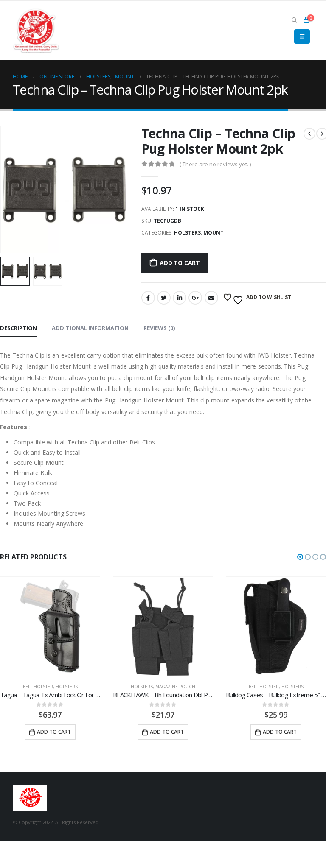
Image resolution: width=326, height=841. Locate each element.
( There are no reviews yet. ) (215, 164)
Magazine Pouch (81, 687)
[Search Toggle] (294, 20)
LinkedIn (179, 298)
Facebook (148, 298)
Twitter (164, 298)
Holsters (187, 232)
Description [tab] (18, 328)
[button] (300, 557)
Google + (195, 298)
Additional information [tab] (90, 328)
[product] (68, 626)
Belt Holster (170, 687)
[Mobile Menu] (302, 36)
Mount (213, 232)
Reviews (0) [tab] (159, 328)
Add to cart (180, 263)
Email (211, 298)
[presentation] (10, 189)
